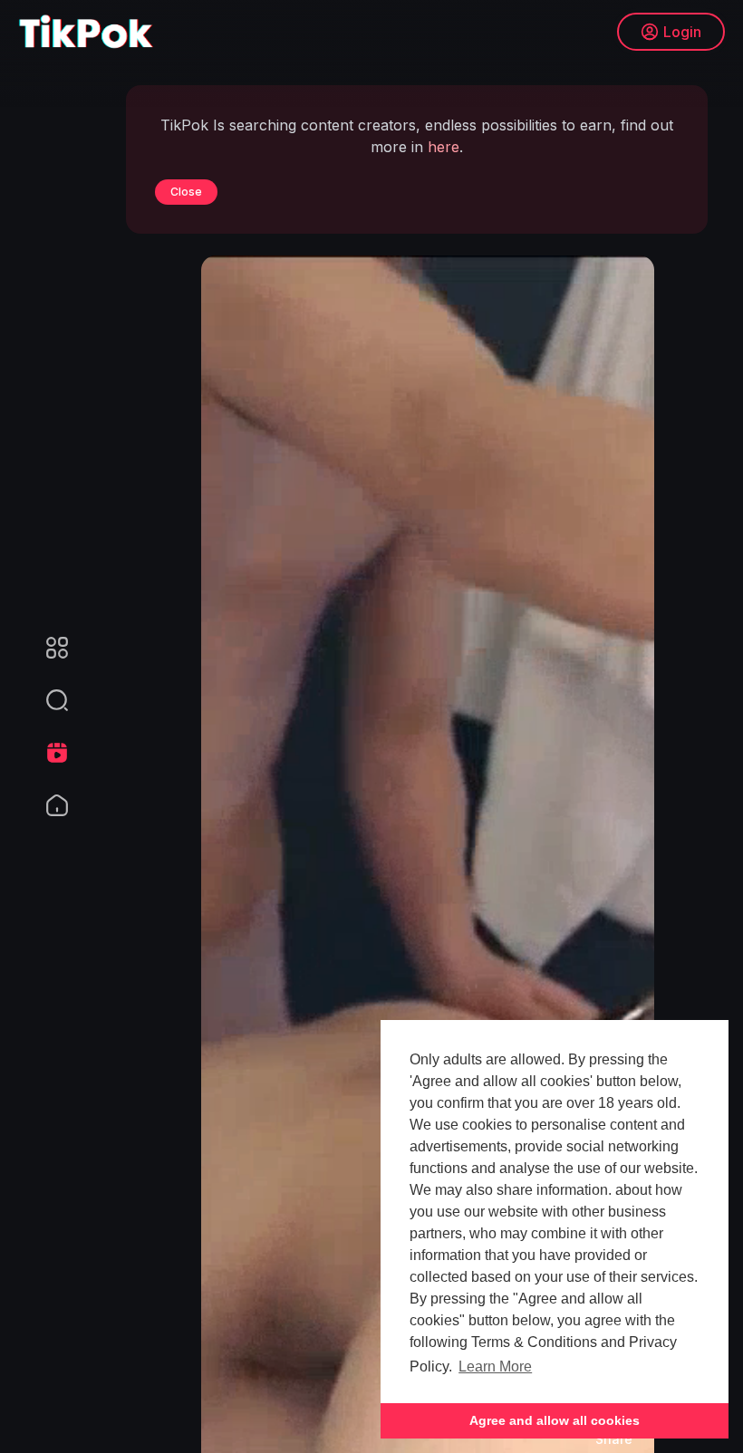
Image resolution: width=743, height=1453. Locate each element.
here (443, 147)
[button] (45, 700)
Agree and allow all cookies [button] (554, 1420)
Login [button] (682, 32)
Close (186, 191)
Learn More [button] (495, 1366)
